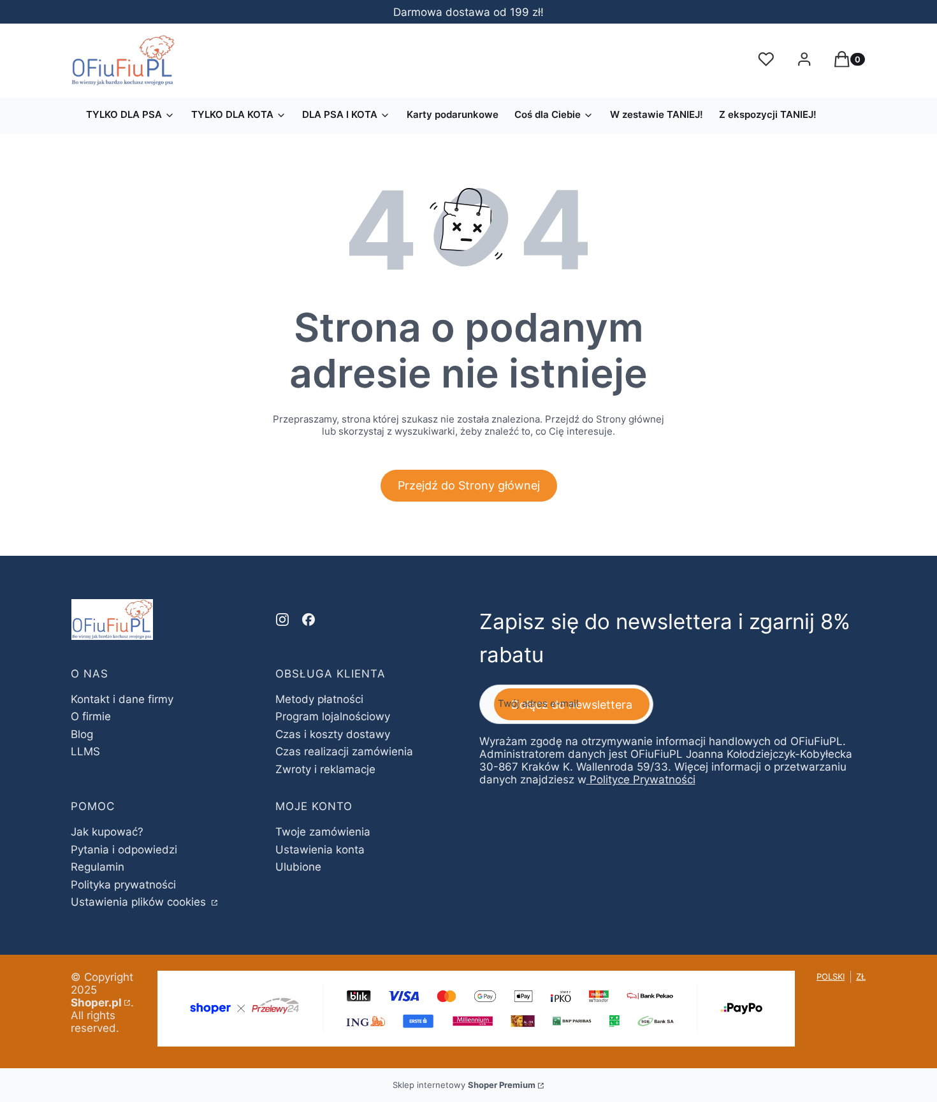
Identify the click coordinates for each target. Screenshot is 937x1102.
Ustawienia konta (320, 849)
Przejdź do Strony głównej (469, 485)
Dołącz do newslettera (571, 704)
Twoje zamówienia (322, 831)
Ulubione (298, 866)
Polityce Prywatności (642, 779)
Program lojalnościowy (332, 716)
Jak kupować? (107, 831)
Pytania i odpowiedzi (124, 849)
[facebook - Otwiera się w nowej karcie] (308, 619)
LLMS (85, 751)
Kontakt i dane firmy (122, 699)
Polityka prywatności (123, 884)
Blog (82, 734)
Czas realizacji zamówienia (344, 751)
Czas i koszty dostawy (332, 734)
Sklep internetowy (464, 1085)
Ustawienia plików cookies (140, 901)
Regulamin (97, 866)
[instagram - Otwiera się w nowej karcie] (282, 619)
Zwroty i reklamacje (325, 769)
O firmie (91, 716)
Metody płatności (319, 699)
